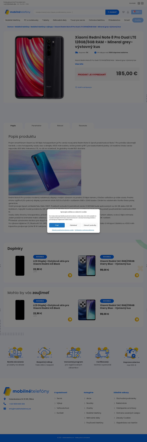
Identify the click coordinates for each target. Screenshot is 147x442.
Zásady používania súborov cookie (63, 230)
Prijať (57, 225)
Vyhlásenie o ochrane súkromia (84, 230)
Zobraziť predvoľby (90, 225)
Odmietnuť (73, 225)
